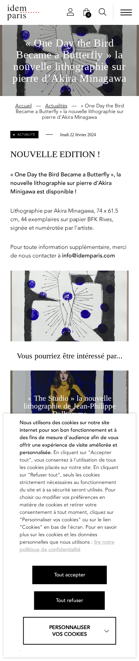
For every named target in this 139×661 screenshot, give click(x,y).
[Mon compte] (70, 12)
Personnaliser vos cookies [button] (69, 631)
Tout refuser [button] (69, 600)
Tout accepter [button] (69, 574)
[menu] (126, 12)
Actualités (56, 105)
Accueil (23, 105)
